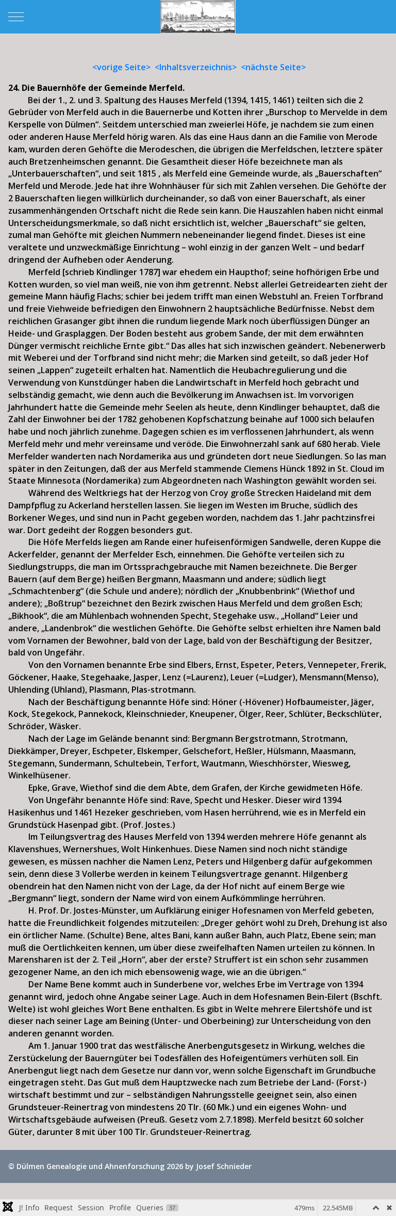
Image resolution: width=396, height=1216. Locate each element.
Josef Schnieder (224, 1166)
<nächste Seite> (273, 67)
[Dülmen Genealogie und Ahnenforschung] (198, 17)
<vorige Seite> (121, 67)
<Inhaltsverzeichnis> (196, 67)
